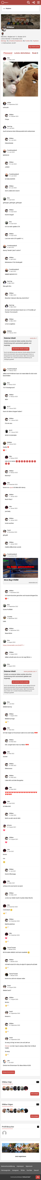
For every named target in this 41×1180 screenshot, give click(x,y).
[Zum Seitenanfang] (38, 1177)
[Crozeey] (11, 1088)
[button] (34, 46)
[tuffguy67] (15, 1088)
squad (11, 487)
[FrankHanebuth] (4, 1088)
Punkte (27, 41)
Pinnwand (7, 53)
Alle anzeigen (34, 1093)
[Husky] (8, 1110)
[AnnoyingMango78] (4, 1110)
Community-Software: (20, 1177)
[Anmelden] (33, 2)
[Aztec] (25, 1110)
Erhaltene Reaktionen (15, 41)
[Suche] (28, 2)
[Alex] (25, 1088)
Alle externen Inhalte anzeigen (21, 348)
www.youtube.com (30, 671)
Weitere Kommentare (8, 1072)
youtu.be (33, 338)
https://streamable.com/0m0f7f (13, 645)
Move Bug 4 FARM (11, 580)
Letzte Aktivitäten (22, 53)
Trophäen (36, 41)
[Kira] (22, 1088)
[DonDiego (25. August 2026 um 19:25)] (4, 1133)
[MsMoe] (8, 1088)
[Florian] (18, 1088)
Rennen (7, 1046)
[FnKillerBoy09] (22, 1110)
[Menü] (38, 2)
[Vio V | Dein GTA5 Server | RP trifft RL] (5, 2)
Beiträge (3, 41)
